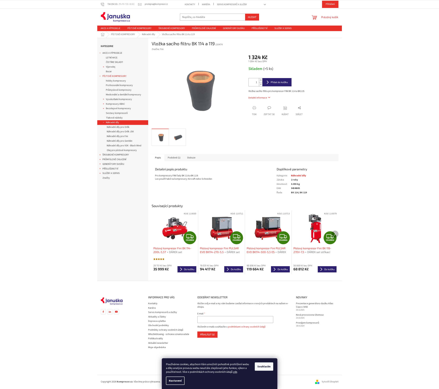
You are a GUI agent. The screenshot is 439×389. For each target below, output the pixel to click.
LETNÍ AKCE (111, 57)
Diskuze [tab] (191, 157)
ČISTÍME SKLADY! (114, 62)
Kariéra (206, 4)
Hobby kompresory (116, 81)
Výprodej (110, 67)
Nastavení (175, 381)
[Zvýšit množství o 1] (260, 80)
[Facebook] (103, 311)
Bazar (109, 71)
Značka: (158, 49)
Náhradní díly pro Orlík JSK (120, 131)
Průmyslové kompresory (118, 90)
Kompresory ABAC (115, 104)
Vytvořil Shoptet (330, 381)
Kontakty (190, 4)
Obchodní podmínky (158, 325)
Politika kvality (155, 338)
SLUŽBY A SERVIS (111, 173)
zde (235, 372)
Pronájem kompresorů (307, 323)
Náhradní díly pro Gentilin (119, 141)
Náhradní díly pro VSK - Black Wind (124, 145)
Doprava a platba (157, 321)
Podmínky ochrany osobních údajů (165, 330)
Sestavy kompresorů (117, 113)
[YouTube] (116, 311)
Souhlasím (264, 366)
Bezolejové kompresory (118, 108)
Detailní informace (257, 97)
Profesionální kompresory (119, 85)
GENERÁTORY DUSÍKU (113, 164)
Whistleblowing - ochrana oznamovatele (168, 334)
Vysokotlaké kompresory (119, 99)
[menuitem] (110, 28)
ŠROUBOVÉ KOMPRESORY (115, 154)
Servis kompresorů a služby (232, 4)
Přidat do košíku (279, 82)
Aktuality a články (157, 317)
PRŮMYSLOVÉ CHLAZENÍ (114, 159)
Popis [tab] (158, 157)
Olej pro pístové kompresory (122, 150)
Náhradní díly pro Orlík (118, 127)
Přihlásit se (207, 334)
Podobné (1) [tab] (174, 157)
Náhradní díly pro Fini (117, 136)
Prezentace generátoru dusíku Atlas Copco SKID (314, 305)
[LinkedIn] (109, 311)
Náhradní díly (112, 122)
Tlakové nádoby (114, 118)
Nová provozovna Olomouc (310, 315)
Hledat (252, 17)
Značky (106, 178)
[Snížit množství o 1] (260, 84)
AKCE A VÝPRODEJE (112, 53)
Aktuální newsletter (158, 343)
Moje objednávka (157, 347)
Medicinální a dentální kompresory (123, 94)
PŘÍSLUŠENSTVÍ (110, 168)
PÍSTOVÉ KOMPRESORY (114, 76)
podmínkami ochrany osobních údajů (246, 327)
